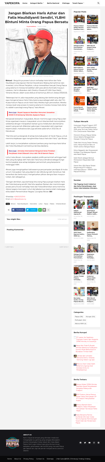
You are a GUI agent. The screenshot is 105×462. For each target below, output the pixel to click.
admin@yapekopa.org (18, 199)
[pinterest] (98, 443)
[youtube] (89, 443)
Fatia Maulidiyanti (22, 204)
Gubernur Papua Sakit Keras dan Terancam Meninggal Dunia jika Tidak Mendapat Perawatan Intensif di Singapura (91, 278)
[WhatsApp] (40, 210)
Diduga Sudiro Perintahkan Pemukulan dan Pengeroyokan (79, 47)
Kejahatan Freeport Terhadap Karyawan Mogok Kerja (91, 256)
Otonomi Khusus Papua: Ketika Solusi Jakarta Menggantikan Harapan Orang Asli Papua (85, 137)
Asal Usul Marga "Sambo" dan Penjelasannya (92, 89)
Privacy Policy (28, 459)
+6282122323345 (19, 197)
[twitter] (85, 443)
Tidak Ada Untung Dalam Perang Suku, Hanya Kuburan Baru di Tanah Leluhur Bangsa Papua (86, 145)
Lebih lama (63, 247)
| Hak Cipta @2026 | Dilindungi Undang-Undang (73, 459)
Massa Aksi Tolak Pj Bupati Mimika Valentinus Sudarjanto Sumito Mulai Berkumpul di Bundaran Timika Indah (86, 349)
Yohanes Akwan (61, 204)
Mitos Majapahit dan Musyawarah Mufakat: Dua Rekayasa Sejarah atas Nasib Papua (86, 152)
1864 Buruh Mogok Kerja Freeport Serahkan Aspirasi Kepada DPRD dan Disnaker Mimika (92, 47)
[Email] (44, 210)
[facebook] (80, 443)
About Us (17, 459)
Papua (46, 204)
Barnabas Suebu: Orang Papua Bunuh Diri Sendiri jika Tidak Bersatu (79, 299)
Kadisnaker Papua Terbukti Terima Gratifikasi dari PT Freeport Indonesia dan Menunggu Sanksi (92, 234)
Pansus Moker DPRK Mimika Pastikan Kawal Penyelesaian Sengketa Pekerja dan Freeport (79, 27)
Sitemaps (50, 459)
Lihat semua (62, 219)
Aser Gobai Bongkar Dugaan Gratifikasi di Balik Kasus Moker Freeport (79, 89)
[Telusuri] (98, 3)
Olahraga (66, 3)
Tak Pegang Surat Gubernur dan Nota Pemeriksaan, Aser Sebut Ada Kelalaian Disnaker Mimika (85, 186)
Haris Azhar (33, 204)
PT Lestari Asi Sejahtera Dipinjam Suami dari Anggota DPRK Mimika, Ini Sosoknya (87, 339)
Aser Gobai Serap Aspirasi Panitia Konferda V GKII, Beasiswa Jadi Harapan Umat (92, 69)
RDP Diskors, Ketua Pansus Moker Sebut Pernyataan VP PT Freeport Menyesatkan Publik (79, 69)
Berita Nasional (53, 3)
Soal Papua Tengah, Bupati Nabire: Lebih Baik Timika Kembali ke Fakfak (92, 212)
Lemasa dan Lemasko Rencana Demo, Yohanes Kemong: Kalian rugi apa (85, 358)
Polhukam (80, 320)
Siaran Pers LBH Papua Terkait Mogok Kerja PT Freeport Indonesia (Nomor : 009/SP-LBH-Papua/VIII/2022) (85, 169)
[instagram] (94, 443)
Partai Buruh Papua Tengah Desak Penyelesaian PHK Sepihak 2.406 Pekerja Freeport (79, 109)
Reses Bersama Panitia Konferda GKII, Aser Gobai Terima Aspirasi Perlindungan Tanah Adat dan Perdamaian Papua (86, 419)
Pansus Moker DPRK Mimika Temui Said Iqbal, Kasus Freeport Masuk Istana (92, 109)
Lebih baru (10, 247)
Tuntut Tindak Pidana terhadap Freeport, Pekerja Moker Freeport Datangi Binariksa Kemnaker (79, 278)
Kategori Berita (36, 3)
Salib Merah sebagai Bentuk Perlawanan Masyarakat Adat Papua (84, 160)
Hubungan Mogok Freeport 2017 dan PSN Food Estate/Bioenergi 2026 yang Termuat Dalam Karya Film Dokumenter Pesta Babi (85, 128)
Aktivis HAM (80, 323)
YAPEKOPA (12, 3)
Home (24, 3)
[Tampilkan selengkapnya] (48, 210)
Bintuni (13, 204)
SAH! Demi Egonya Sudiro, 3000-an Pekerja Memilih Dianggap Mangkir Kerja (79, 234)
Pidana (52, 204)
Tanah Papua (77, 3)
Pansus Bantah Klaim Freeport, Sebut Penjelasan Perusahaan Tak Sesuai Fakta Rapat (92, 27)
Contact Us (40, 459)
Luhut (40, 204)
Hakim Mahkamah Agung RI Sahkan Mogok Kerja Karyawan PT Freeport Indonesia (79, 212)
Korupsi (90, 317)
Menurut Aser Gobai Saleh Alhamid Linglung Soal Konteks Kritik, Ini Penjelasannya (85, 367)
